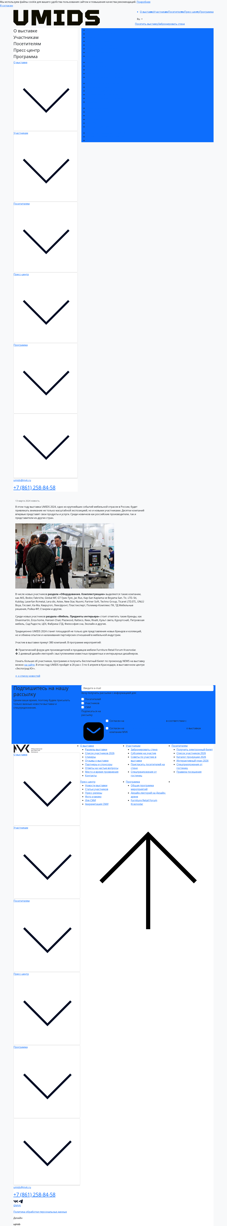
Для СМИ (91, 123)
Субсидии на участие (99, 66)
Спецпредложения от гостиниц (105, 77)
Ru (139, 19)
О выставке (20, 62)
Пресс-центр (21, 274)
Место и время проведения (103, 52)
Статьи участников (97, 112)
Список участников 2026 (101, 33)
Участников (92, 703)
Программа (21, 345)
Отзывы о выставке (98, 41)
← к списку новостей (27, 676)
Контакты (92, 56)
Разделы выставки (97, 30)
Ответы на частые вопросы (103, 48)
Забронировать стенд (99, 62)
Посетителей (93, 699)
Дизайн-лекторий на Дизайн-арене (107, 136)
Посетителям (22, 203)
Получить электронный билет (104, 83)
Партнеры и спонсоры (100, 45)
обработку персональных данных (145, 721)
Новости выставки (97, 108)
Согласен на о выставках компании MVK (155, 730)
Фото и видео (94, 119)
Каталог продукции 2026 (101, 90)
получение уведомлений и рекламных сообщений (155, 728)
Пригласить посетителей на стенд (107, 73)
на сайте (29, 664)
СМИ (88, 707)
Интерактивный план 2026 (102, 94)
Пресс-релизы (94, 115)
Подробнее (143, 2)
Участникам (21, 133)
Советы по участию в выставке (105, 69)
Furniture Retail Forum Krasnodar (106, 140)
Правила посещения (98, 102)
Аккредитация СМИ (98, 126)
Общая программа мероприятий (106, 133)
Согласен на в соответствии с (155, 722)
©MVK (17, 1205)
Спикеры (91, 37)
